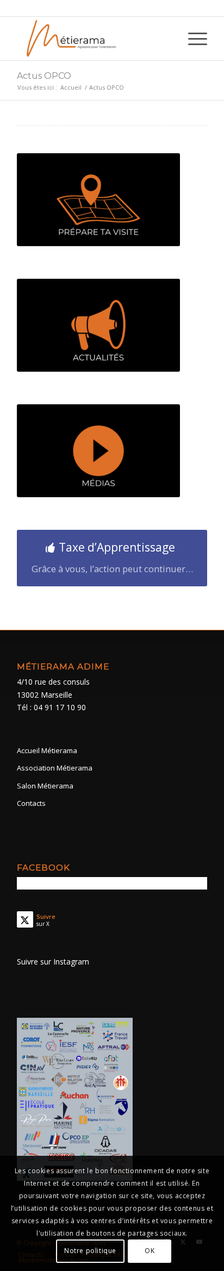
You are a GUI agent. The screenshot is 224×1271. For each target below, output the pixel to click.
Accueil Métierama (47, 750)
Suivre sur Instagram (53, 961)
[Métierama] (93, 38)
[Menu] (192, 38)
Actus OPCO (44, 76)
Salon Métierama (45, 786)
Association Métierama (54, 768)
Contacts (31, 803)
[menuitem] (192, 38)
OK (149, 1250)
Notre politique (90, 1250)
